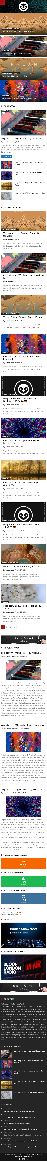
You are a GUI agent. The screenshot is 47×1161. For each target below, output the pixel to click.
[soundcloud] (27, 1159)
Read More (6, 156)
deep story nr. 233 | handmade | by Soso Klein (17, 54)
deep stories (7, 142)
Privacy (27, 1156)
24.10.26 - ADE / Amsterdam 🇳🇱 (11, 915)
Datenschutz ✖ (20, 1156)
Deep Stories (27, 1154)
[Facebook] (19, 1159)
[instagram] (23, 1159)
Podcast (5, 51)
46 (14, 627)
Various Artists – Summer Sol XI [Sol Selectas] (18, 31)
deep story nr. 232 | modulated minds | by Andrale (19, 98)
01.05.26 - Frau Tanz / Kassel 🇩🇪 (11, 912)
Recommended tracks (10, 28)
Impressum (36, 1154)
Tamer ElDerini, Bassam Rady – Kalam (15, 76)
